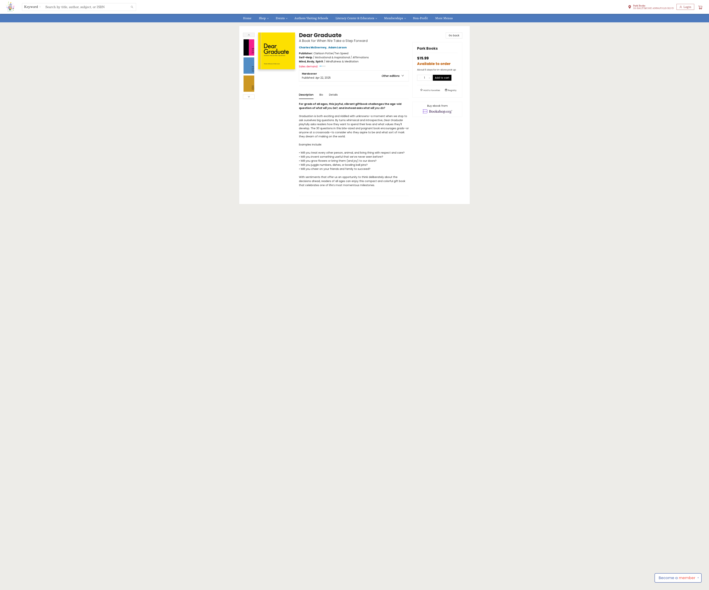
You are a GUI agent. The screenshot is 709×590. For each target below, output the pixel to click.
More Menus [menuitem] (444, 18)
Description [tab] (306, 95)
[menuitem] (247, 18)
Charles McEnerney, (313, 47)
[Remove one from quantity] (419, 78)
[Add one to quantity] (429, 78)
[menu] (354, 18)
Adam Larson (337, 47)
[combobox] (32, 6)
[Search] (132, 7)
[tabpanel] (354, 149)
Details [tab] (333, 95)
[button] (651, 7)
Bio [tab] (321, 95)
